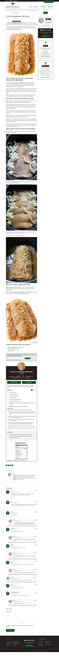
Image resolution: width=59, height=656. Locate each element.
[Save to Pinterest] (8, 465)
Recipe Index (9, 641)
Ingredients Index (16, 641)
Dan (19, 18)
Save (19, 21)
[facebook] (42, 25)
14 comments (23, 18)
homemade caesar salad (24, 293)
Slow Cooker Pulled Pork (17, 27)
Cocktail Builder (41, 641)
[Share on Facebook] (6, 465)
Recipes (36, 6)
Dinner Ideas (15, 10)
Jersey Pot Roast (10, 350)
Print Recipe (14, 382)
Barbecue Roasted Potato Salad (45, 73)
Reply (36, 501)
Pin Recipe (29, 382)
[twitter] (46, 25)
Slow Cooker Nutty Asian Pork (13, 348)
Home (31, 6)
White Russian (45, 52)
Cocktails (43, 6)
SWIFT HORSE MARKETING (43, 651)
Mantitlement (8, 10)
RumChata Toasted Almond (45, 53)
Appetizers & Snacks (10, 642)
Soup (7, 645)
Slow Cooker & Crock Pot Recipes (22, 10)
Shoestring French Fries (25, 288)
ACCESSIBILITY (35, 651)
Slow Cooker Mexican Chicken (14, 29)
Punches (46, 642)
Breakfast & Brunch (16, 642)
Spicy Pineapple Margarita (45, 54)
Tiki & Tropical (41, 645)
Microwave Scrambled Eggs (45, 70)
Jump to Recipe (15, 21)
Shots (40, 642)
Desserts (15, 645)
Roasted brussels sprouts (18, 291)
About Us (48, 19)
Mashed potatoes (9, 287)
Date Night (51, 6)
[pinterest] (44, 25)
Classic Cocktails (48, 641)
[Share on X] (10, 465)
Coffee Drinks (41, 644)
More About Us (47, 22)
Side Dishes (15, 644)
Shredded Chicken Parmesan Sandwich (45, 71)
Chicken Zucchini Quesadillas (45, 74)
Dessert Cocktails (48, 644)
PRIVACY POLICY (31, 651)
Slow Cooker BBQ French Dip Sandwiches (15, 347)
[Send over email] (12, 465)
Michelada (45, 50)
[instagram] (48, 25)
